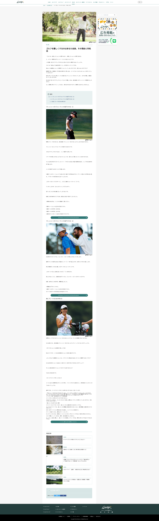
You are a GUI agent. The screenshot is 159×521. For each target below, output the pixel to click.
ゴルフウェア (46, 509)
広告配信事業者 (85, 516)
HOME (44, 5)
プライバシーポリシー (76, 516)
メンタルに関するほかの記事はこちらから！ (68, 421)
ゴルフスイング (47, 511)
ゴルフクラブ (46, 506)
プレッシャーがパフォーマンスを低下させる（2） (63, 99)
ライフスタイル (59, 511)
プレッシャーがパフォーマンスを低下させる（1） (63, 96)
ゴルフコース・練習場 (60, 509)
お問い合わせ (98, 516)
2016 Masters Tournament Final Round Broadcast (68, 295)
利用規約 (68, 516)
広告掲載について (62, 516)
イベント (85, 506)
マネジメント (53, 490)
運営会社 (91, 516)
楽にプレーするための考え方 (58, 101)
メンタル (58, 490)
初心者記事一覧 (49, 5)
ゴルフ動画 (73, 506)
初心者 (49, 490)
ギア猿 (72, 511)
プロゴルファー (74, 509)
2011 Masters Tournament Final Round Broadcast (68, 217)
